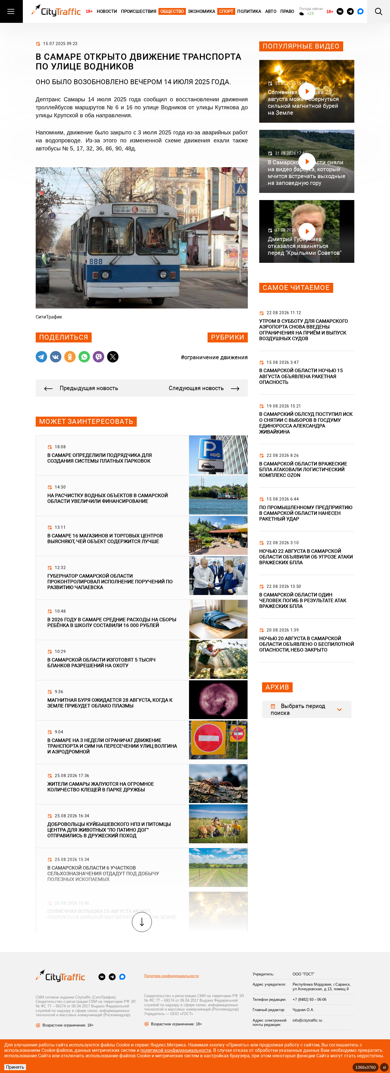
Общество (172, 11)
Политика (249, 11)
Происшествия (138, 11)
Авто (270, 11)
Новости (107, 11)
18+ (89, 11)
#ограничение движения (214, 357)
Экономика (201, 11)
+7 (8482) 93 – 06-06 (309, 999)
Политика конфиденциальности (171, 976)
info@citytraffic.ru (307, 1020)
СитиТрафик (49, 317)
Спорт (226, 11)
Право (287, 11)
